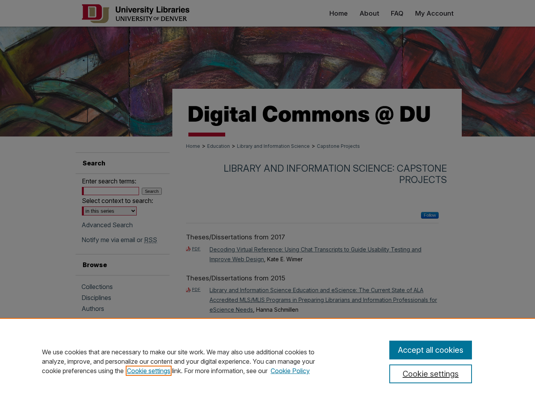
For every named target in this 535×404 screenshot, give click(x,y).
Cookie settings (148, 371)
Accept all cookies (430, 350)
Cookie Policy (290, 371)
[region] (267, 361)
